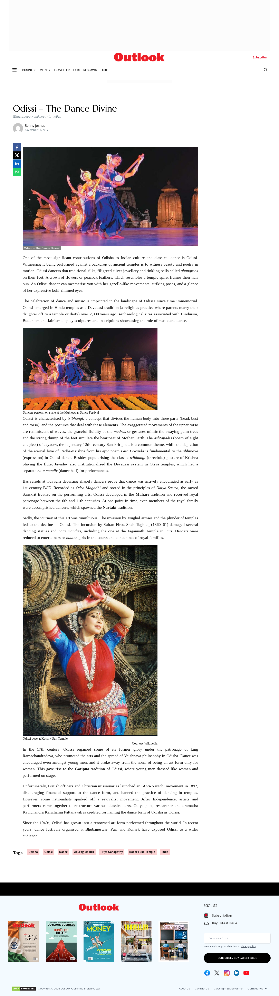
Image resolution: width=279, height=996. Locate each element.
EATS (76, 70)
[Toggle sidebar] (14, 70)
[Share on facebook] (17, 147)
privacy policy (248, 946)
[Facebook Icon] (207, 973)
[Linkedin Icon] (236, 973)
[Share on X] (17, 155)
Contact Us (202, 988)
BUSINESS (29, 70)
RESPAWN (90, 70)
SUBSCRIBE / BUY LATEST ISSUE (237, 957)
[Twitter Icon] (217, 973)
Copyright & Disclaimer (228, 988)
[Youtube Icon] (246, 973)
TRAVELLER (62, 70)
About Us (184, 988)
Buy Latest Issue (224, 923)
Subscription (222, 915)
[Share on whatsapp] (17, 172)
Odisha (33, 852)
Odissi (48, 852)
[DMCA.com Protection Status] (24, 988)
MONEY (45, 70)
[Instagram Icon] (226, 973)
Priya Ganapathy (111, 852)
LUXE (104, 70)
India (165, 852)
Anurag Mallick (84, 852)
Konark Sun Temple (142, 852)
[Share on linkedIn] (17, 163)
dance (63, 852)
